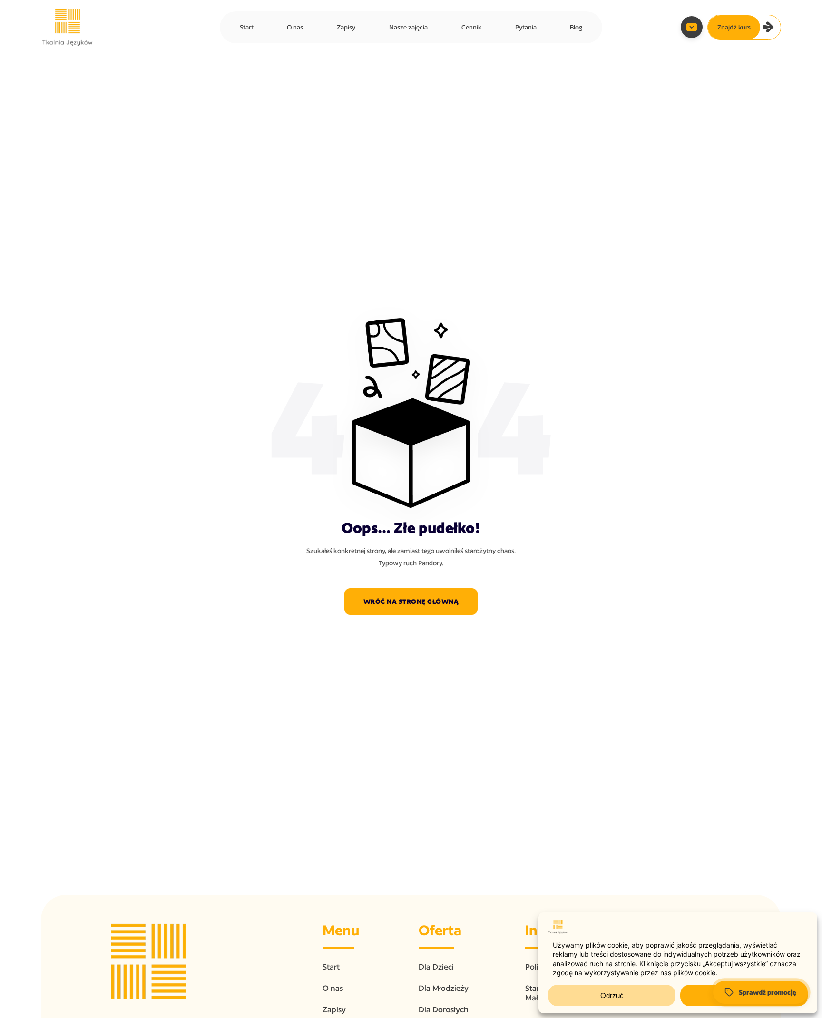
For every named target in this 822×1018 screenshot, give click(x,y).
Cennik (471, 27)
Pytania (526, 27)
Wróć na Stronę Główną (411, 601)
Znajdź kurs (734, 27)
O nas (295, 27)
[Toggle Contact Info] (692, 27)
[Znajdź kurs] (768, 27)
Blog (576, 27)
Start (247, 27)
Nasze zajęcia (408, 27)
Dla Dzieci (436, 966)
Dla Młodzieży (444, 988)
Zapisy (346, 27)
